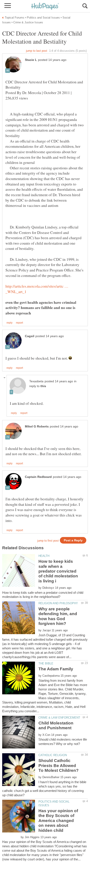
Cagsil (29, 336)
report (19, 322)
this (43, 386)
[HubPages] (45, 6)
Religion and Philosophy (58, 603)
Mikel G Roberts (37, 426)
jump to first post (48, 540)
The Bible (45, 663)
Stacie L (31, 60)
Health (43, 556)
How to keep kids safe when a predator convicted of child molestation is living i (58, 571)
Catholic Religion (52, 755)
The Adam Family (55, 669)
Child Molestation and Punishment (55, 725)
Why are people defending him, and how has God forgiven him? (57, 616)
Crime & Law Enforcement (59, 717)
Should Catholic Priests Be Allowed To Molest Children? (58, 765)
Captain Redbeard (38, 477)
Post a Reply (73, 540)
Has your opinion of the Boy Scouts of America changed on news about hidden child (58, 820)
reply (9, 322)
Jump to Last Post (36, 50)
